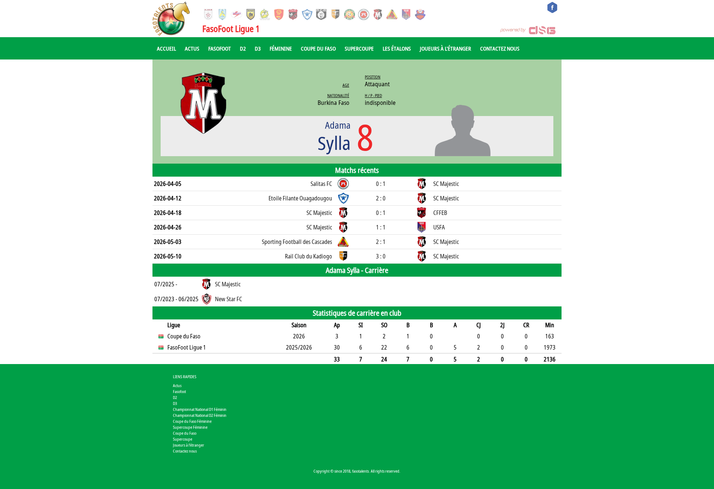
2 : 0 (381, 198)
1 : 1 (381, 227)
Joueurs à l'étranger (445, 48)
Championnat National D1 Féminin (199, 409)
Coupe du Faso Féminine (192, 421)
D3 (258, 48)
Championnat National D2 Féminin (199, 415)
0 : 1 (381, 184)
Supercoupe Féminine (190, 427)
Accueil (166, 48)
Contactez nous (500, 48)
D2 (243, 48)
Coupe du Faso (318, 48)
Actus (192, 48)
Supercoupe (359, 48)
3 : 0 (381, 256)
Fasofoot (219, 48)
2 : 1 (381, 242)
